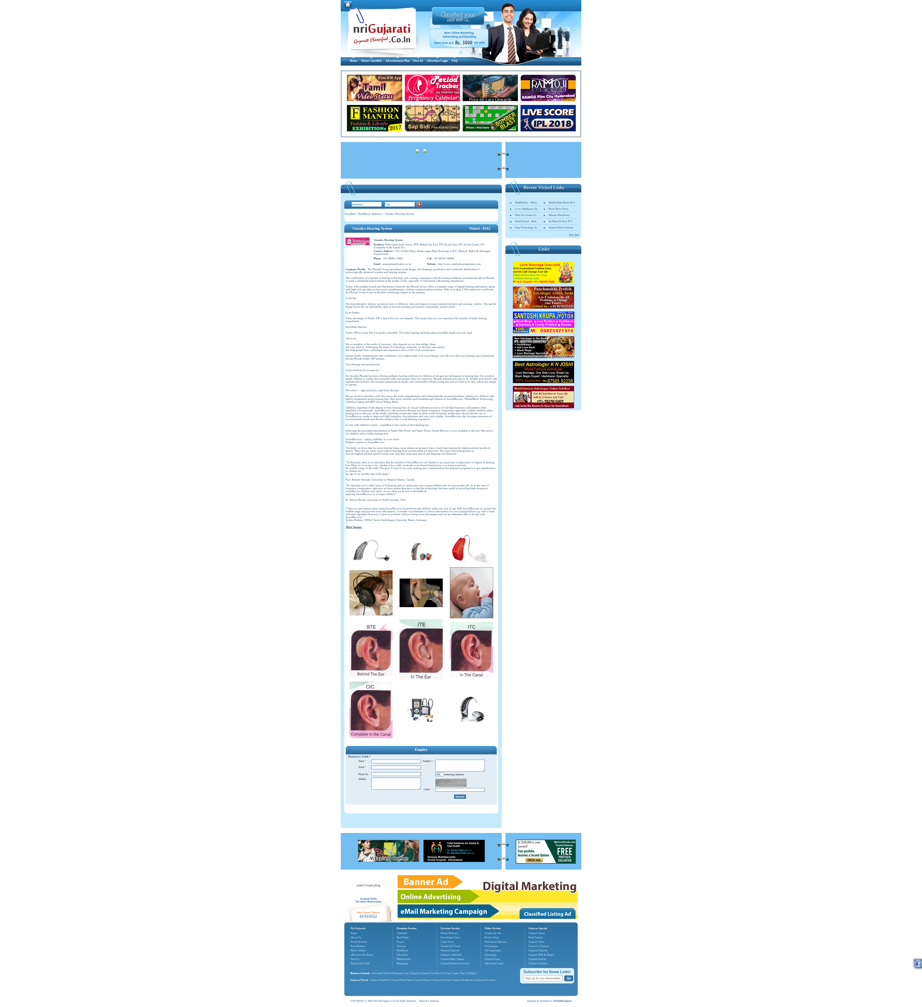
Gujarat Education (485, 979)
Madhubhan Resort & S (562, 202)
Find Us (355, 959)
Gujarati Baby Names (452, 959)
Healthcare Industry (370, 213)
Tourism (401, 946)
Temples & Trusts (450, 946)
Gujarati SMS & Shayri (541, 954)
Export (400, 941)
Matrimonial (403, 959)
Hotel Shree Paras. (559, 208)
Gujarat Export (422, 979)
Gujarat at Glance (538, 963)
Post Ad (418, 60)
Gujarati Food (492, 959)
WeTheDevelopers (562, 1001)
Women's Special (450, 950)
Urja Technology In (526, 227)
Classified (349, 213)
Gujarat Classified (380, 979)
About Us (356, 937)
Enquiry (415, 973)
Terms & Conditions (429, 1001)
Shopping (402, 963)
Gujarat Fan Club (360, 963)
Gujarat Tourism (442, 979)
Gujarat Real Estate (402, 979)
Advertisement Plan (397, 60)
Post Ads (574, 234)
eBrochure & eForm (362, 954)
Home (353, 60)
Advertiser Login (437, 60)
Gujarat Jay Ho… (494, 933)
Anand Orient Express (561, 227)
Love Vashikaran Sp (526, 208)
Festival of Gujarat (538, 946)
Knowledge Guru (450, 937)
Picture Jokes (492, 937)
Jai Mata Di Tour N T (560, 221)
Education (402, 954)
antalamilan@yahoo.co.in (396, 263)
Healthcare (402, 950)
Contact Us (427, 973)
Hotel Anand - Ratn (525, 221)
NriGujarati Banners (496, 941)
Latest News (447, 941)
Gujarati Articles (537, 959)
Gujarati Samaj (536, 933)
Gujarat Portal (359, 979)
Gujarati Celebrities (451, 954)
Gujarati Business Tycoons (455, 963)
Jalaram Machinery (559, 215)
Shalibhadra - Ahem (526, 202)
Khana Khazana (449, 933)
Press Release (358, 946)
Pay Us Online (468, 973)
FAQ (454, 60)
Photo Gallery (358, 950)
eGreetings (490, 954)
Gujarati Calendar (538, 950)
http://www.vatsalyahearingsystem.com (459, 263)
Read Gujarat (535, 937)
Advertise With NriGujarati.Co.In (390, 973)
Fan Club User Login (447, 973)
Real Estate (403, 937)
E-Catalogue (491, 946)
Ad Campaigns (493, 950)
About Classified (371, 60)
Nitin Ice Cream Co (525, 215)
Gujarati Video (536, 941)
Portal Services (359, 941)
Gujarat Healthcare (463, 979)
